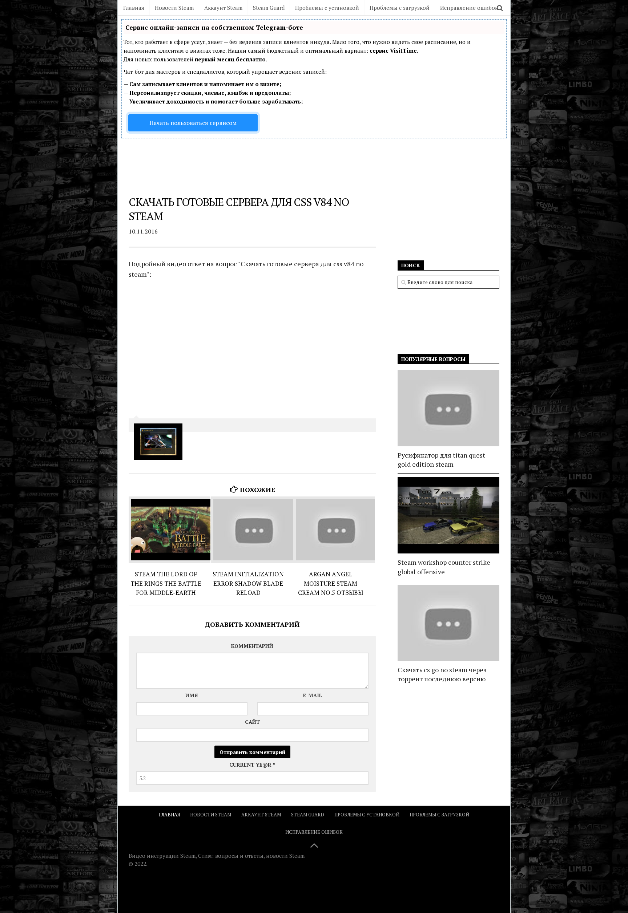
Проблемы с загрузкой (400, 7)
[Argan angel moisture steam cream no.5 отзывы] (334, 529)
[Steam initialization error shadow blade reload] (252, 529)
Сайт (252, 721)
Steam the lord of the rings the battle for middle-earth (165, 583)
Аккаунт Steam (223, 7)
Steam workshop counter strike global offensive (444, 567)
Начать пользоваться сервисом (193, 123)
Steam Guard (269, 7)
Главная (133, 7)
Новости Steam (174, 7)
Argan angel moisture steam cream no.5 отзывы (330, 583)
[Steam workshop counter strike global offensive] (448, 515)
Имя (191, 695)
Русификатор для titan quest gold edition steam (441, 459)
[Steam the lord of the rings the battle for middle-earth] (169, 529)
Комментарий (252, 645)
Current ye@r (252, 764)
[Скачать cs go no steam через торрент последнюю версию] (448, 623)
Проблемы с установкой (327, 7)
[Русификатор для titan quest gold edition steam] (448, 408)
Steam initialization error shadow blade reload (248, 583)
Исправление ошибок (469, 7)
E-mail (312, 695)
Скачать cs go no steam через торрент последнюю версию (442, 674)
